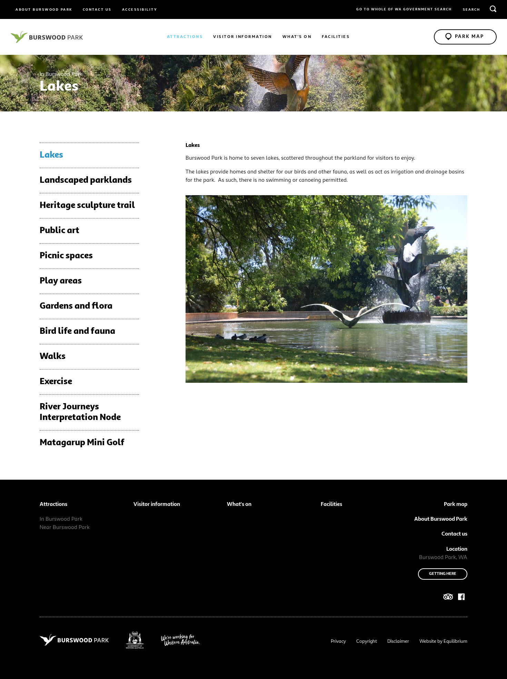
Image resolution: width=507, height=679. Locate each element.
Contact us (97, 9)
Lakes (51, 155)
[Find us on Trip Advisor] (448, 598)
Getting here (442, 574)
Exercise (56, 381)
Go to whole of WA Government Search (404, 9)
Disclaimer (398, 641)
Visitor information (242, 37)
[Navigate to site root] (46, 37)
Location (456, 549)
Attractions (185, 37)
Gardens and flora (76, 306)
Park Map (469, 36)
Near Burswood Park (65, 527)
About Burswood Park (44, 9)
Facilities (336, 37)
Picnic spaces (66, 255)
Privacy (338, 641)
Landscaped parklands (86, 180)
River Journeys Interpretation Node (80, 412)
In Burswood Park (61, 519)
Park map (455, 504)
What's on (297, 37)
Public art (59, 230)
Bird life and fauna (77, 331)
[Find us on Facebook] (461, 598)
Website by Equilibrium (443, 641)
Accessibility (140, 9)
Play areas (61, 281)
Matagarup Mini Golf (82, 442)
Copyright (366, 641)
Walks (53, 356)
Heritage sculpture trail (87, 205)
